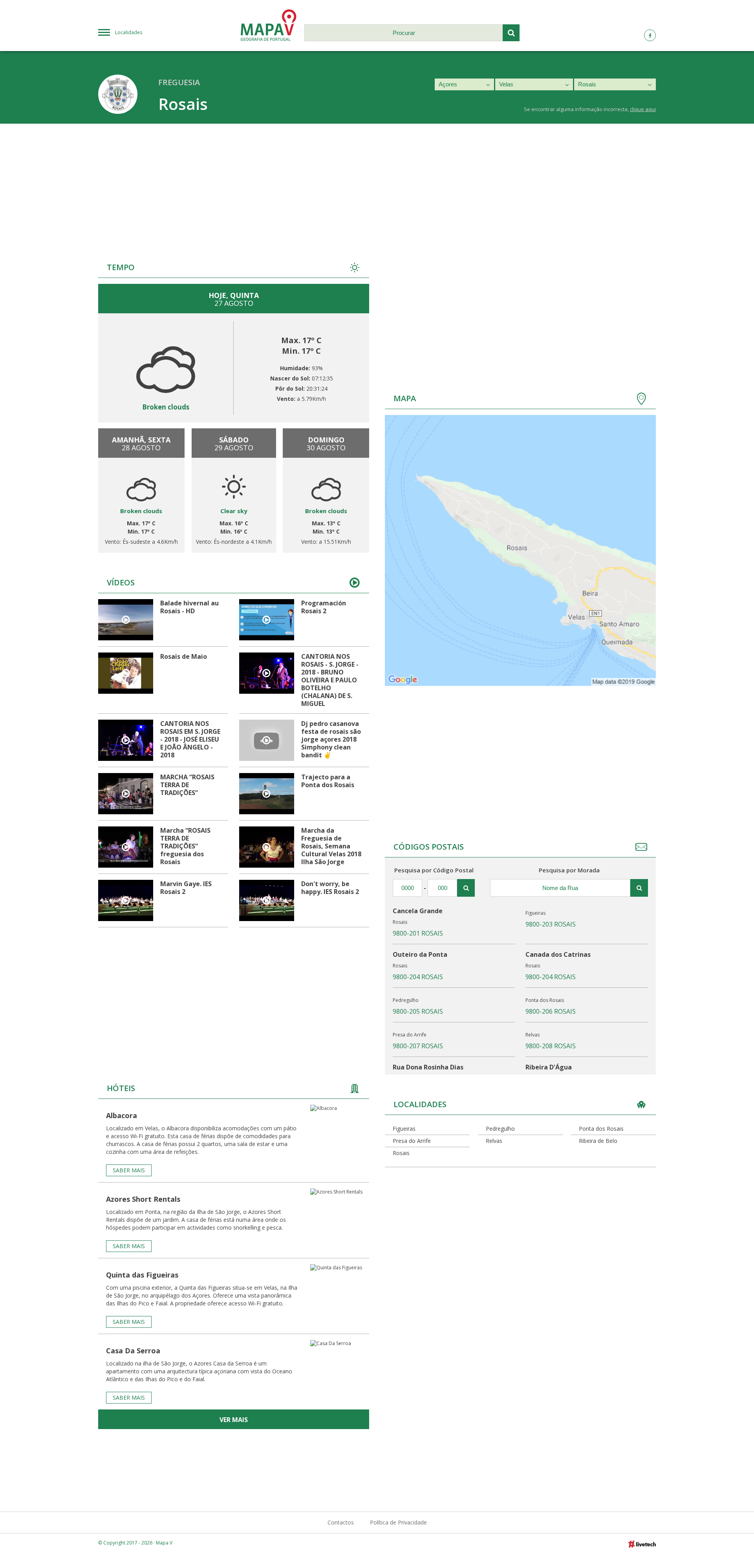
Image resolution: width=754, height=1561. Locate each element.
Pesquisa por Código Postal (434, 870)
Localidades (128, 32)
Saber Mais (129, 1170)
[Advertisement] (377, 183)
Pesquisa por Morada (569, 870)
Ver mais (234, 1419)
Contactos (341, 1522)
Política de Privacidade (398, 1522)
